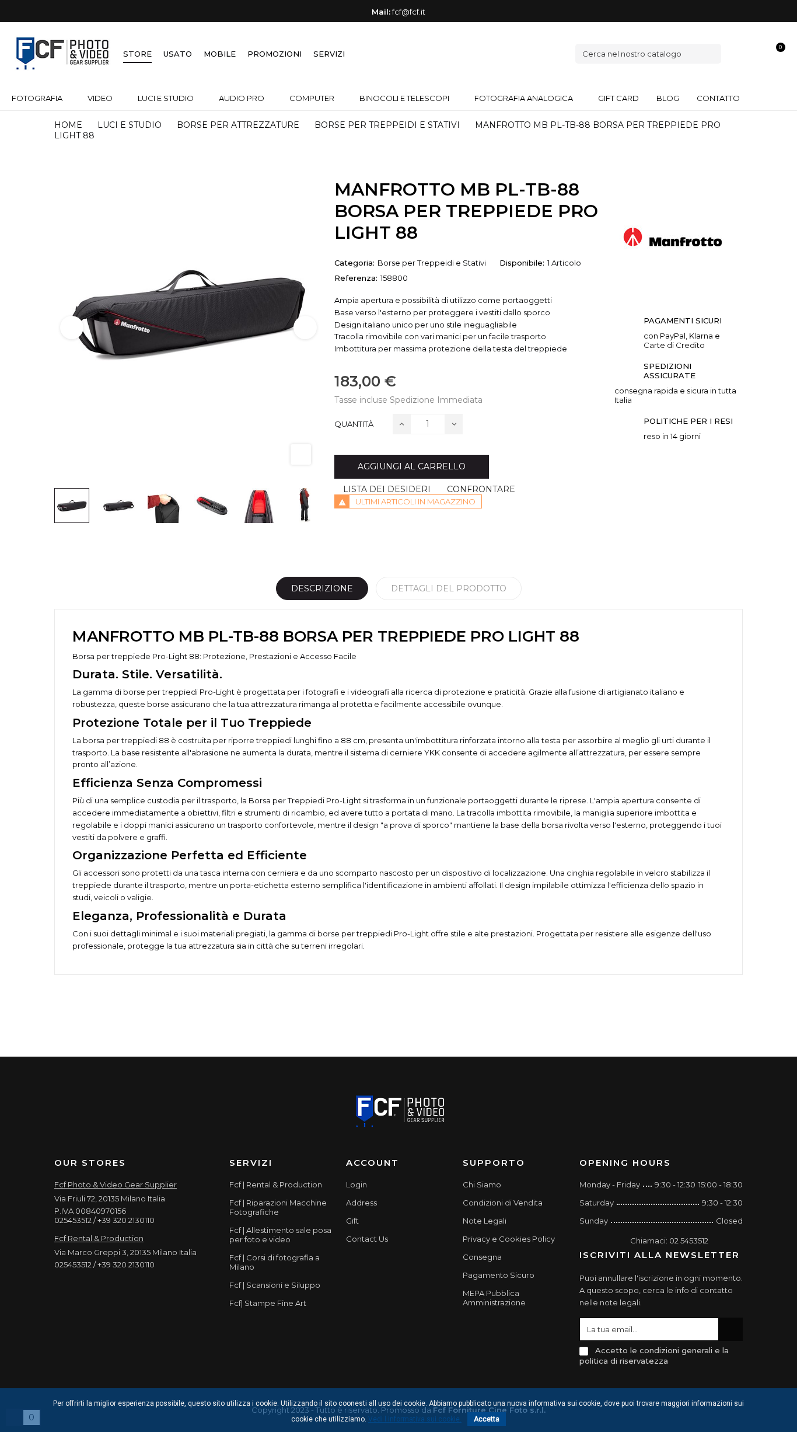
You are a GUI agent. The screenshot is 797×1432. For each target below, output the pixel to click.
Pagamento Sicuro (498, 1275)
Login (356, 1184)
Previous (71, 327)
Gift (352, 1220)
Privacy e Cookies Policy (509, 1238)
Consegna (482, 1257)
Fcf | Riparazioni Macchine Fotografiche (278, 1207)
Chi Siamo (482, 1184)
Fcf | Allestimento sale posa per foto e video (280, 1234)
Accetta (486, 1419)
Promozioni (274, 53)
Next (305, 327)
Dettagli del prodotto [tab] (448, 588)
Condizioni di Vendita (503, 1202)
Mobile (220, 53)
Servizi (329, 53)
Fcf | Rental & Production (275, 1184)
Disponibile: (521, 262)
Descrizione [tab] (322, 588)
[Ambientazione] (737, 53)
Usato (177, 53)
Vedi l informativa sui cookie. (415, 1419)
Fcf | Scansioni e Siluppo (274, 1285)
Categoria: (354, 262)
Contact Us (367, 1238)
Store (137, 53)
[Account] (757, 53)
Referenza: (355, 278)
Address (361, 1202)
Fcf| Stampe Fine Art (267, 1303)
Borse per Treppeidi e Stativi (431, 262)
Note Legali (484, 1220)
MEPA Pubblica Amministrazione (494, 1297)
